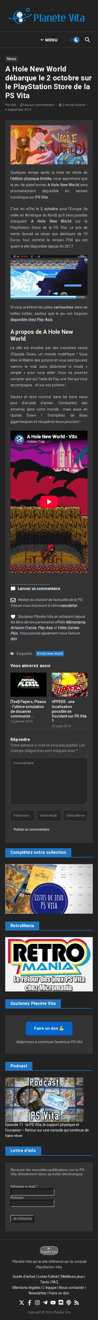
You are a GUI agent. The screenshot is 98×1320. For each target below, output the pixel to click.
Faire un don (59, 1293)
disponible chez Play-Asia (31, 319)
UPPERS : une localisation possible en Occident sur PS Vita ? (69, 711)
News (11, 59)
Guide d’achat (24, 1276)
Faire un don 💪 (49, 1028)
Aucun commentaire (39, 105)
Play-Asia (45, 627)
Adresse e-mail (24, 1186)
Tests (44, 1282)
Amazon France (23, 627)
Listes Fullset (48, 1276)
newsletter (68, 605)
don (13, 639)
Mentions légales (27, 1287)
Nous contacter (71, 1287)
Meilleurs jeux (72, 1276)
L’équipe (50, 1287)
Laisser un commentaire (39, 588)
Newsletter (38, 1293)
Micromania (75, 622)
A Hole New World (50, 654)
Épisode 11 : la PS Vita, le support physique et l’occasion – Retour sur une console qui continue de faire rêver (47, 1130)
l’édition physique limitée (30, 178)
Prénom (17, 1198)
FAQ (54, 1282)
